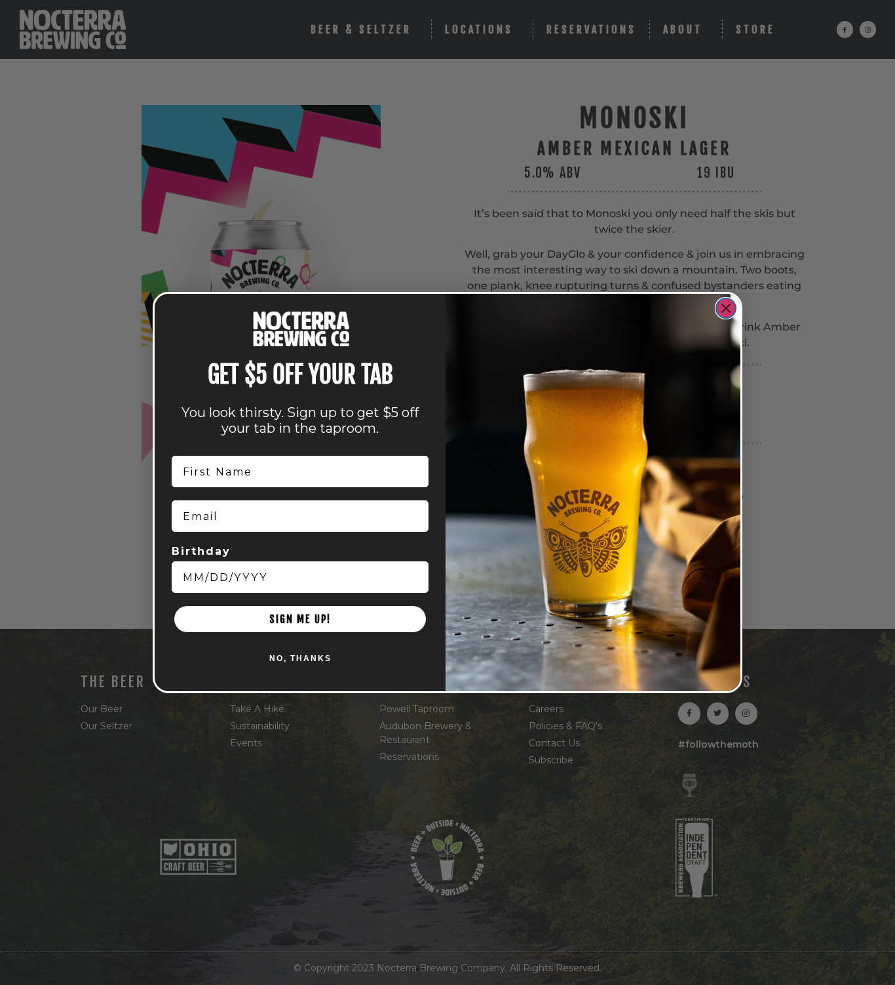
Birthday (201, 551)
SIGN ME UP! (300, 619)
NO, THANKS (300, 658)
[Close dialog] (726, 308)
